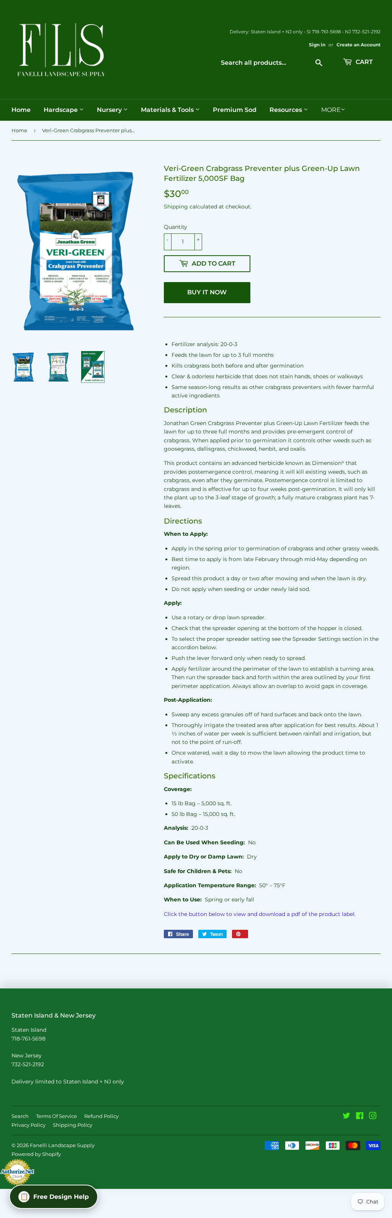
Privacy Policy (28, 1125)
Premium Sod (234, 109)
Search (20, 1116)
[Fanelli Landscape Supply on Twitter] (346, 1116)
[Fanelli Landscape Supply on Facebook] (360, 1116)
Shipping (176, 206)
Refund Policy (101, 1116)
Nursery (110, 109)
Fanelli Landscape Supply (62, 1145)
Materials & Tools (168, 109)
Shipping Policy (72, 1125)
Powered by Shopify (36, 1154)
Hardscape (61, 109)
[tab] (272, 410)
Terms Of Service (56, 1116)
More (331, 109)
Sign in (317, 45)
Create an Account (358, 45)
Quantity (175, 226)
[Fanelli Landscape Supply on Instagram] (373, 1116)
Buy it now (207, 292)
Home (21, 109)
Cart (363, 62)
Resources (287, 109)
